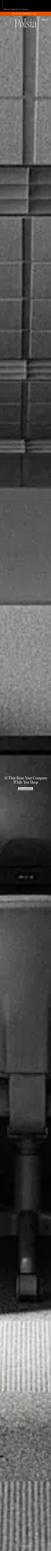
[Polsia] (25, 23)
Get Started (25, 789)
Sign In (44, 20)
